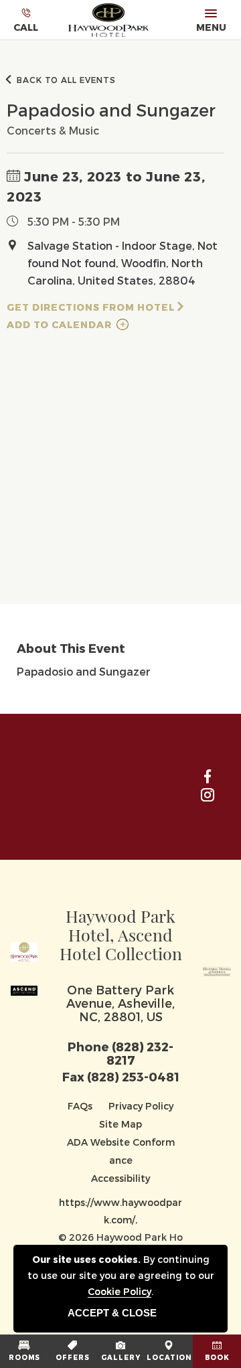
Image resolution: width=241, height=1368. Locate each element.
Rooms (24, 1357)
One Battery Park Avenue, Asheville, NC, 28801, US (120, 1002)
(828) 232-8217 (140, 1053)
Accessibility (120, 1178)
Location (169, 1357)
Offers (73, 1357)
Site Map (120, 1124)
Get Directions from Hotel (91, 307)
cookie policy (119, 1291)
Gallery (121, 1357)
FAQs (80, 1106)
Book (217, 1357)
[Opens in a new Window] (217, 968)
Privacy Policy (140, 1106)
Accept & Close (112, 1312)
